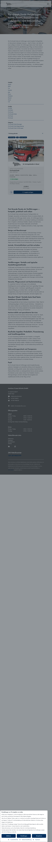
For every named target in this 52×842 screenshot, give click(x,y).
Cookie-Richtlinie (14, 839)
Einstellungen (24, 836)
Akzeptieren (39, 836)
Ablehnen (8, 836)
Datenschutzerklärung (26, 839)
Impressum (37, 839)
